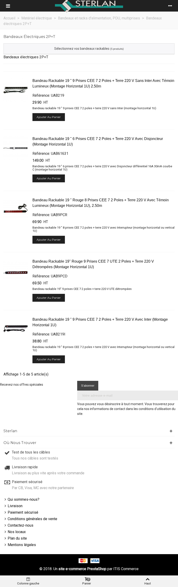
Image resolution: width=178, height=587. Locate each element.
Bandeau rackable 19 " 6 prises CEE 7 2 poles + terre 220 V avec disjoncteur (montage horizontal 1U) (97, 141)
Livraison (15, 506)
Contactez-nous (20, 525)
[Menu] (7, 5)
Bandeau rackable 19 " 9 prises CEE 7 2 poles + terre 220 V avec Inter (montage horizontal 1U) (100, 322)
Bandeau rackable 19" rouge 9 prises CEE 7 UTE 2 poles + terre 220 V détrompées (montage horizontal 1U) (93, 264)
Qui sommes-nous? (23, 499)
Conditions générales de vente (32, 519)
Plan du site (17, 538)
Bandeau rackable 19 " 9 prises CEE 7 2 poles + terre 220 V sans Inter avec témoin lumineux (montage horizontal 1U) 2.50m (103, 83)
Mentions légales (22, 545)
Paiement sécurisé (23, 512)
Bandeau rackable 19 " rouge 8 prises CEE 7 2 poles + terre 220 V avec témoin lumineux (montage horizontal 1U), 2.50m (100, 203)
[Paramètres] (170, 5)
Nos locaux (17, 532)
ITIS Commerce (126, 569)
